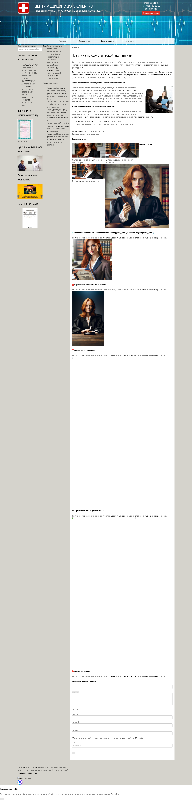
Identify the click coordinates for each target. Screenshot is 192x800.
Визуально (73, 692)
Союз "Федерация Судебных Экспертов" (53, 770)
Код (77, 692)
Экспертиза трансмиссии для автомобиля (88, 511)
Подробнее (115, 794)
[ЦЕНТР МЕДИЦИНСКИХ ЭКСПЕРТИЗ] (24, 13)
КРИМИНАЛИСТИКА (29, 73)
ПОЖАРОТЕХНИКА (28, 81)
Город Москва (51, 49)
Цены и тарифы (107, 41)
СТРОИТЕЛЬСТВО (28, 68)
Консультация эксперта (50, 83)
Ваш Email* (75, 709)
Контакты (129, 41)
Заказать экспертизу (151, 13)
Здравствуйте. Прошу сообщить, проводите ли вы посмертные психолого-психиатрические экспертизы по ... (57, 115)
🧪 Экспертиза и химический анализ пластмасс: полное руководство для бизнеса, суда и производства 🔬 (113, 233)
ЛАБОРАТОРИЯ (27, 103)
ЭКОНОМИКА (26, 86)
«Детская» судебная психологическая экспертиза (119, 161)
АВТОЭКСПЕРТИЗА (28, 84)
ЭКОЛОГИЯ (26, 100)
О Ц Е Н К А (26, 78)
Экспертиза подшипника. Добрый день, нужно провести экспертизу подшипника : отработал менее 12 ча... (57, 93)
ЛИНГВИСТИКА (27, 89)
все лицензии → (23, 141)
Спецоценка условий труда (27, 773)
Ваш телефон (76, 722)
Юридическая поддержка (27, 46)
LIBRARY (24, 105)
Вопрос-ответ (85, 41)
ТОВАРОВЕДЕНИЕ (28, 97)
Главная (62, 41)
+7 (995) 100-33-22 (151, 5)
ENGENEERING (26, 76)
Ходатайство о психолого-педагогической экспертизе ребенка (87, 161)
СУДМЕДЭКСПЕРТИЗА (30, 65)
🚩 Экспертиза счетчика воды (83, 350)
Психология (75, 47)
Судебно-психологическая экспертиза (85, 181)
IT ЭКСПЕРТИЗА (27, 92)
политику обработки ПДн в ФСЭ (131, 738)
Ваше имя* (75, 714)
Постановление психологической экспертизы (88, 131)
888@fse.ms (151, 8)
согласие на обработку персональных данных (94, 738)
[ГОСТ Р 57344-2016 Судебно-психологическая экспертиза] (30, 227)
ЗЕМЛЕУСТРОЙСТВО (29, 70)
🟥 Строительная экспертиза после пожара (89, 284)
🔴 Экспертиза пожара (81, 671)
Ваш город (75, 730)
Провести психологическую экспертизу (86, 134)
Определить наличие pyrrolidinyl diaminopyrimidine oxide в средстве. (57, 104)
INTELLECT (25, 95)
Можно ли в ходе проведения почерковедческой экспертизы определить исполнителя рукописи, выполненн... (57, 139)
